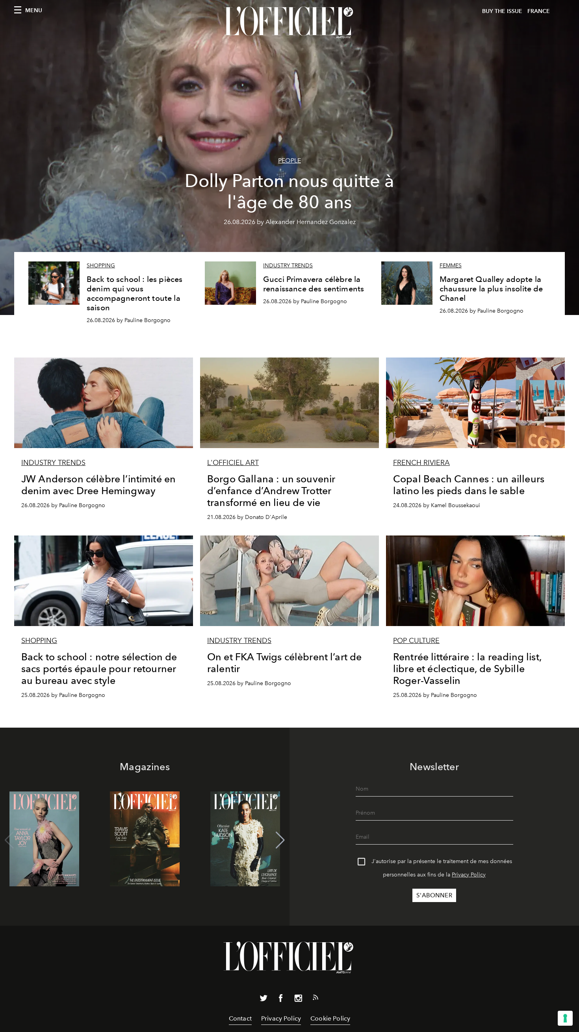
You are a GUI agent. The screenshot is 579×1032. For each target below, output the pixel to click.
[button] (280, 840)
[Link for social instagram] (298, 1000)
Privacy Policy (469, 874)
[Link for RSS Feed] (315, 999)
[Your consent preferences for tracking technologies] (565, 1018)
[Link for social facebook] (281, 1000)
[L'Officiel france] (289, 22)
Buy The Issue (502, 11)
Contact (240, 1018)
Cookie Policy (330, 1018)
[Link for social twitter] (263, 1000)
